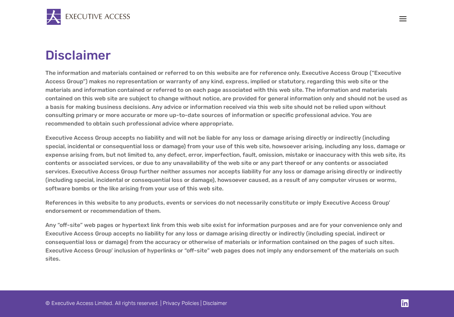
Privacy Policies (181, 303)
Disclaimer (215, 303)
